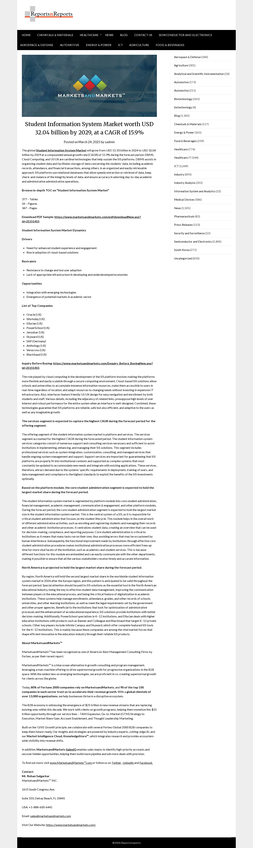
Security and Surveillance (189, 233)
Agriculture (139, 45)
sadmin (110, 142)
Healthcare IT (182, 157)
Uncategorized (183, 258)
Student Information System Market (61, 150)
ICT (120, 45)
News (109, 35)
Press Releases (183, 224)
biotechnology (183, 107)
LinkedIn (128, 762)
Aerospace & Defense (37, 45)
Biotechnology (183, 99)
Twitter (116, 762)
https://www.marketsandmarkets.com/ (71, 825)
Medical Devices (184, 199)
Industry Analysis (184, 182)
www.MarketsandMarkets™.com (71, 762)
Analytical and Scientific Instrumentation (199, 73)
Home (26, 35)
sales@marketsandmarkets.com (50, 816)
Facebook (146, 762)
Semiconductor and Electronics (185, 35)
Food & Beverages (170, 45)
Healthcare (89, 35)
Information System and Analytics (194, 191)
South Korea (181, 249)
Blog (124, 35)
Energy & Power (98, 45)
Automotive (69, 45)
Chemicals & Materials (55, 35)
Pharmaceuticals (184, 216)
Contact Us (143, 35)
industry (179, 174)
